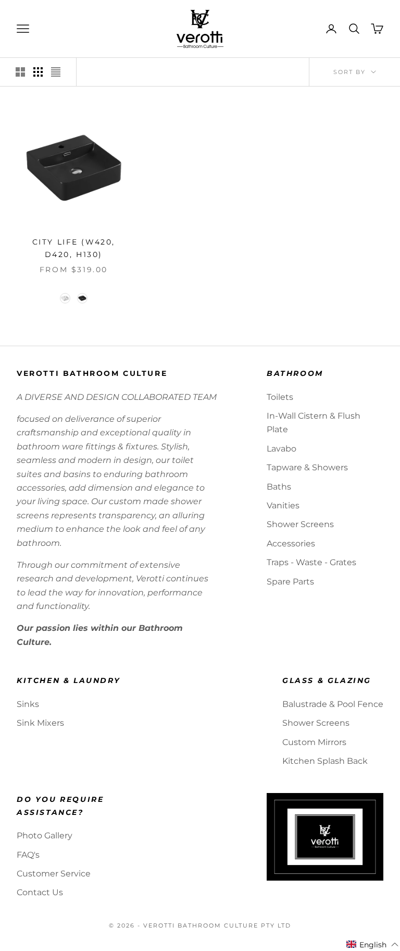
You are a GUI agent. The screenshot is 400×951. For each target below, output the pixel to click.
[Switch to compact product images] (55, 72)
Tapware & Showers (307, 467)
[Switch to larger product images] (20, 72)
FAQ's (28, 855)
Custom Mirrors (314, 742)
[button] (372, 944)
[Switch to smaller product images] (38, 72)
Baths (279, 487)
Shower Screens (300, 524)
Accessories (291, 543)
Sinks (28, 704)
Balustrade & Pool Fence (332, 704)
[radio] (64, 298)
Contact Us (40, 892)
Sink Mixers (40, 723)
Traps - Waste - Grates (311, 562)
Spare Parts (290, 582)
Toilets (280, 397)
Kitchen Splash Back (325, 761)
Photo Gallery (44, 835)
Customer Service (54, 874)
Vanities (283, 505)
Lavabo (281, 449)
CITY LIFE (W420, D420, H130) (73, 248)
